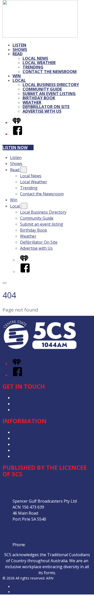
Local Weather (39, 62)
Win (17, 76)
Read (18, 54)
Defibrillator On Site (46, 106)
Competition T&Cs (30, 438)
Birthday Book (39, 98)
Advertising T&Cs (29, 444)
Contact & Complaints (33, 397)
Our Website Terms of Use (38, 450)
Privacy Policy (25, 432)
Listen (19, 45)
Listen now (15, 147)
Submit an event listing (49, 93)
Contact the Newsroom (50, 71)
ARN (16, 586)
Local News (35, 58)
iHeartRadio (22, 591)
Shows (20, 49)
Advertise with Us (42, 111)
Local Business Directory (51, 84)
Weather (32, 102)
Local (19, 80)
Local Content (26, 456)
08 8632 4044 (39, 544)
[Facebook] (18, 134)
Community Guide (42, 89)
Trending (33, 67)
